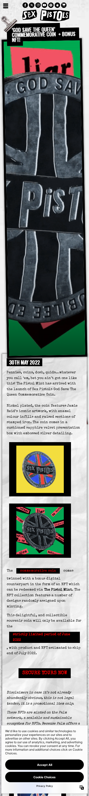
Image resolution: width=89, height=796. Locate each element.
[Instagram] (38, 5)
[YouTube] (44, 5)
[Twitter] (31, 5)
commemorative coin (38, 571)
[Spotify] (51, 5)
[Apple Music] (57, 5)
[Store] (64, 5)
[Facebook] (25, 5)
